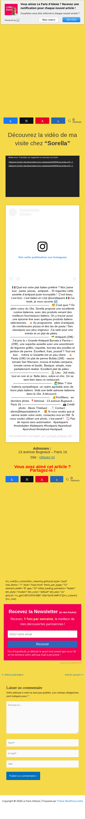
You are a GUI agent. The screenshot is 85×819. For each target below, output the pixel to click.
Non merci (48, 19)
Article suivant (74, 675)
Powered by (10, 20)
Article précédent (12, 675)
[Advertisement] (42, 62)
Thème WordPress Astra (70, 801)
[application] (42, 176)
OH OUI (71, 19)
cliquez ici (47, 457)
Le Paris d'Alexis (56, 435)
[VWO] (20, 20)
